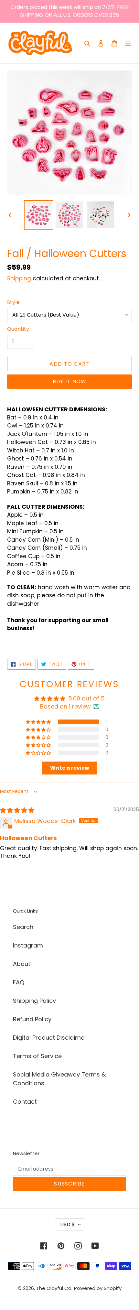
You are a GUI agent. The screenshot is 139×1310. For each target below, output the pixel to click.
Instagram (28, 945)
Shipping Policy (34, 1001)
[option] (38, 215)
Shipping (19, 278)
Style (13, 302)
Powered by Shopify (98, 1288)
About (21, 964)
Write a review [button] (69, 768)
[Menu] (128, 42)
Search (23, 927)
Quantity (18, 329)
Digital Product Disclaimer (50, 1038)
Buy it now (70, 381)
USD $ (67, 1224)
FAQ (18, 982)
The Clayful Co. (54, 1288)
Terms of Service (37, 1056)
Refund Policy (32, 1019)
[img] (17, 810)
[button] (39, 722)
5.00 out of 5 (86, 698)
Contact (25, 1102)
